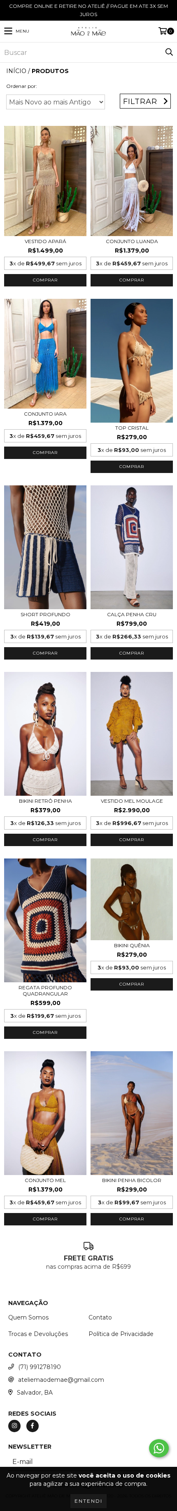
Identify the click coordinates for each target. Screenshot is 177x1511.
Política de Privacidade (121, 1334)
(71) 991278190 (39, 1367)
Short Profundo (45, 614)
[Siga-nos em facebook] (32, 1426)
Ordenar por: (21, 86)
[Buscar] (169, 52)
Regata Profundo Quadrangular (45, 990)
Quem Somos (28, 1317)
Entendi (88, 1501)
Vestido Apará (45, 241)
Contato (100, 1317)
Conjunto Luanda (132, 241)
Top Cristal (132, 428)
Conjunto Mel (45, 1180)
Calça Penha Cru (131, 614)
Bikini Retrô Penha (45, 801)
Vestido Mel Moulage (132, 801)
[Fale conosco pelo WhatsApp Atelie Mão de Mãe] (159, 1448)
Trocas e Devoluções (38, 1334)
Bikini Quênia (132, 945)
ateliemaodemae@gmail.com (61, 1379)
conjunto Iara (45, 414)
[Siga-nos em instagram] (14, 1426)
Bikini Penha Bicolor (131, 1180)
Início (16, 71)
